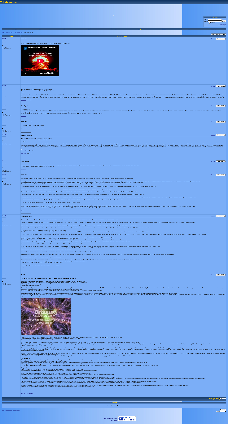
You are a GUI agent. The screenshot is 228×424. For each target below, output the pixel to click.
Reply (224, 34)
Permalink (213, 38)
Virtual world (216, 399)
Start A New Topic (216, 34)
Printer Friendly (221, 38)
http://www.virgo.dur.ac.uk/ (27, 393)
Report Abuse (114, 420)
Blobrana (4, 38)
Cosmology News (19, 32)
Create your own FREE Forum (110, 418)
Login (223, 21)
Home (3, 32)
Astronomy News (9, 32)
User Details (114, 29)
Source (22, 210)
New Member (223, 24)
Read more (23, 78)
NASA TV (89, 29)
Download (23, 150)
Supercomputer (222, 399)
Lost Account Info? (222, 25)
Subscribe (223, 409)
